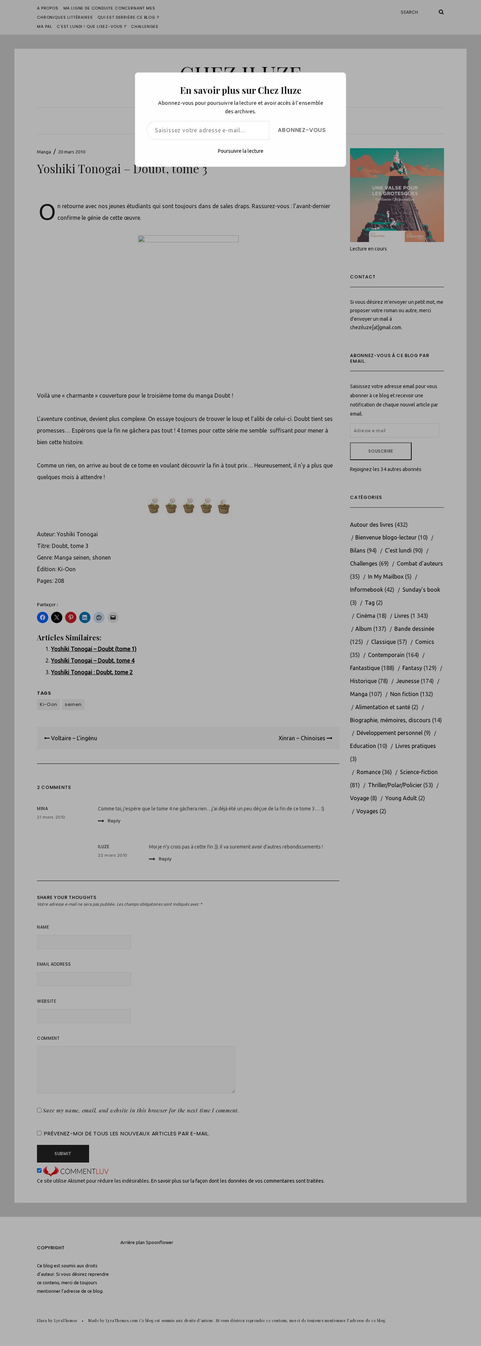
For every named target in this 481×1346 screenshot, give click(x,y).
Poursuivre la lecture (240, 151)
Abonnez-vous (302, 130)
